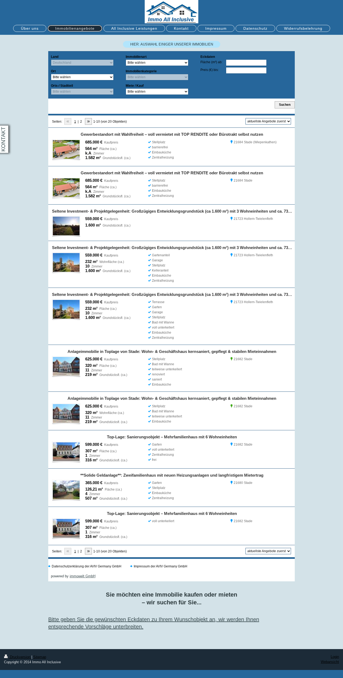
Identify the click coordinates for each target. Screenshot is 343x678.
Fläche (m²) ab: (211, 62)
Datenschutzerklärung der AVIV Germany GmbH (86, 566)
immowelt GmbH (82, 576)
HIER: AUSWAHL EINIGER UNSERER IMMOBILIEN (171, 44)
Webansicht (330, 662)
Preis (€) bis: (209, 70)
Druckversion (20, 657)
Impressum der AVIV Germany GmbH (160, 566)
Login (335, 657)
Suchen (284, 105)
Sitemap (39, 657)
